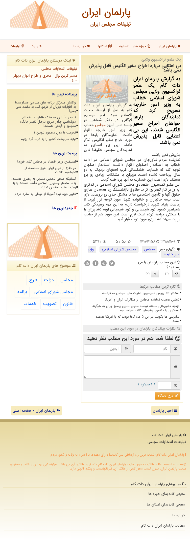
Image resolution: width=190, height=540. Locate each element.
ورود (36, 46)
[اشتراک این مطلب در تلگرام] (103, 263)
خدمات (30, 304)
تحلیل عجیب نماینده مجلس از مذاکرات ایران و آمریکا (142, 299)
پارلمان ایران (168, 46)
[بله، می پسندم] (176, 273)
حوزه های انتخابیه (133, 46)
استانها (103, 46)
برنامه (22, 292)
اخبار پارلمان (163, 411)
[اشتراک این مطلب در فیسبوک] (95, 263)
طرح (33, 280)
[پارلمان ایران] (39, 15)
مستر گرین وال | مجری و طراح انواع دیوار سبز (45, 78)
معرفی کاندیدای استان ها (166, 504)
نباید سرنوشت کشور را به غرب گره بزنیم (48, 139)
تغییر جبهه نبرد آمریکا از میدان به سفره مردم (45, 194)
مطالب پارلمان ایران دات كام (163, 525)
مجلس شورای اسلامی (119, 249)
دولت (49, 280)
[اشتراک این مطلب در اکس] (111, 263)
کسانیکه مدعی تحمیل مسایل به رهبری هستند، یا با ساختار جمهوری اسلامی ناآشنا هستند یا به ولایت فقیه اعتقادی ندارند (43, 183)
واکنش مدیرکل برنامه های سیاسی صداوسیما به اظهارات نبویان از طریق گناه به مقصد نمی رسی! (45, 106)
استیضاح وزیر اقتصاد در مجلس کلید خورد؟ (46, 161)
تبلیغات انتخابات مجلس (59, 68)
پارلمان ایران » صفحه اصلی (35, 411)
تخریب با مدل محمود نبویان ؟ (55, 132)
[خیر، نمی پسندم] (155, 273)
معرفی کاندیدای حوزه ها (166, 494)
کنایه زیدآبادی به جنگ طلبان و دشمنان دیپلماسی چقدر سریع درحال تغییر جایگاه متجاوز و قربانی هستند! (48, 121)
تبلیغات (16, 46)
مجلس (100, 125)
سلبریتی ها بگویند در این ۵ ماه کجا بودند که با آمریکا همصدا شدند (137, 318)
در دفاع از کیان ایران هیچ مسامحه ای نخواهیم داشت (50, 170)
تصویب (49, 304)
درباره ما (80, 46)
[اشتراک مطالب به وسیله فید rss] (87, 263)
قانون (68, 304)
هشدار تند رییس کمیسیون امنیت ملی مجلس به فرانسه (140, 293)
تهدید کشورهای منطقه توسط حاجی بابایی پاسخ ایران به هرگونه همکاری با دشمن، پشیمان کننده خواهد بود (135, 308)
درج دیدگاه (166, 395)
